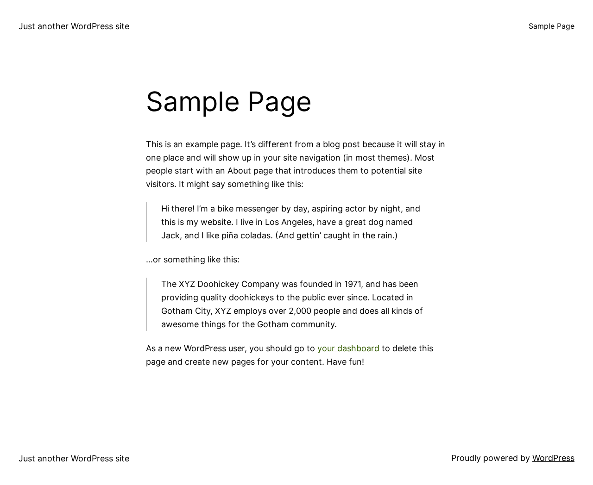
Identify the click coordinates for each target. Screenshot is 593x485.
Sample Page (551, 26)
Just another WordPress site (74, 26)
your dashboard (348, 348)
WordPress (553, 458)
